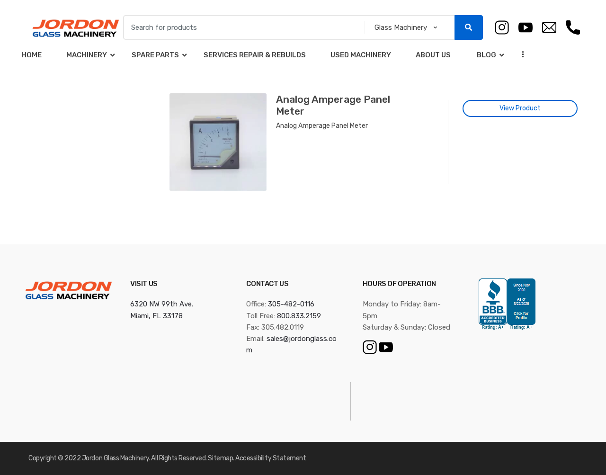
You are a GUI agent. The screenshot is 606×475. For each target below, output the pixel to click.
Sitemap (220, 458)
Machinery (86, 55)
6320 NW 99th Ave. (161, 304)
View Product (520, 108)
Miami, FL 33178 (156, 316)
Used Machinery (360, 55)
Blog (485, 55)
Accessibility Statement (270, 458)
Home (31, 55)
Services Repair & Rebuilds (255, 55)
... (520, 54)
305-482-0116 (291, 304)
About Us (433, 55)
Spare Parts (155, 55)
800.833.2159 (299, 316)
